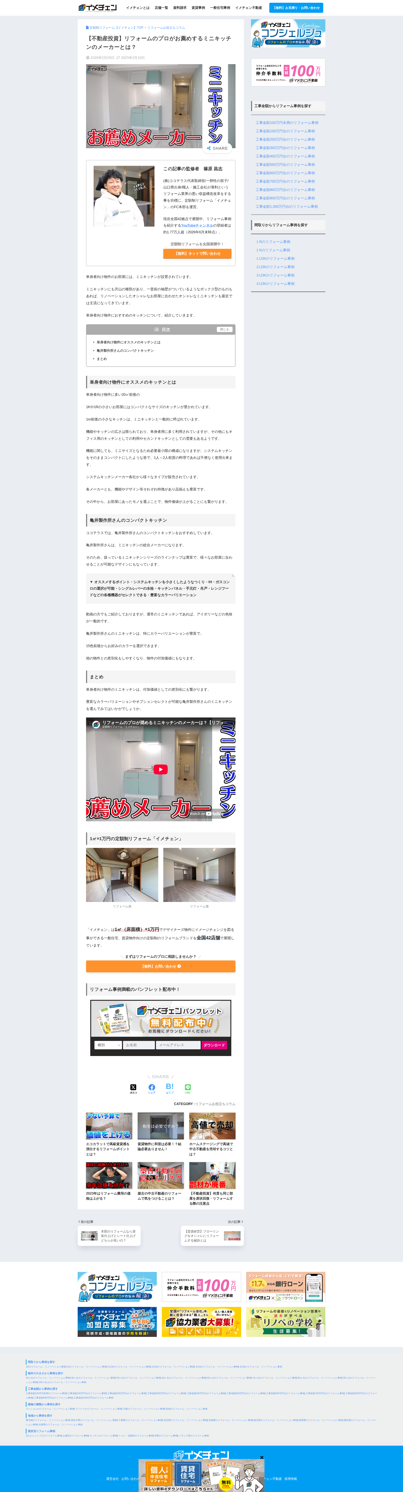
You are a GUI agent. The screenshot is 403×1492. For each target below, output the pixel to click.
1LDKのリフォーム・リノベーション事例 (129, 1366)
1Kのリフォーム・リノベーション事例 (87, 1366)
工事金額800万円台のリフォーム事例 (285, 190)
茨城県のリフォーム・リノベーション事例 (231, 1420)
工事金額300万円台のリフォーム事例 (285, 148)
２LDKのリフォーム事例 (275, 267)
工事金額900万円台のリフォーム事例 (285, 198)
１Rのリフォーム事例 (273, 242)
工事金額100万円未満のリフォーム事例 (287, 123)
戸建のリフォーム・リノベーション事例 (144, 1409)
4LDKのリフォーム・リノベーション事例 (260, 1366)
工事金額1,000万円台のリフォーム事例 (287, 207)
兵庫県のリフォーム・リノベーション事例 (60, 1424)
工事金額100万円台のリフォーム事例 (285, 131)
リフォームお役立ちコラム (215, 1104)
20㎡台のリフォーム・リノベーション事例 (48, 1378)
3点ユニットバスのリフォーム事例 (44, 1435)
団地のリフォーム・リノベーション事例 (186, 1409)
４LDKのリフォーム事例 (275, 284)
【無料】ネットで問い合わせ (197, 254)
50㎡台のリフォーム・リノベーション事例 (184, 1378)
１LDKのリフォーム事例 (275, 259)
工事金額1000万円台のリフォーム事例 (93, 1397)
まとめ (102, 359)
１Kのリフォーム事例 (273, 250)
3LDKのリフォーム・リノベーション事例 (217, 1366)
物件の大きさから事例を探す (45, 1373)
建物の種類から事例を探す (44, 1404)
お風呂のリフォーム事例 (75, 1435)
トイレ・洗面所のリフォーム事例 (136, 1435)
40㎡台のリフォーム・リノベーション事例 (138, 1378)
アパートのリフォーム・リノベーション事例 (99, 1409)
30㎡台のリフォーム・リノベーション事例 (93, 1378)
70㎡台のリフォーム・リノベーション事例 (275, 1378)
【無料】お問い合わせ (158, 966)
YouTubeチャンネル (197, 225)
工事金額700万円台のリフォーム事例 (285, 181)
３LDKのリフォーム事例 (275, 275)
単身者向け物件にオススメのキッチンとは (129, 342)
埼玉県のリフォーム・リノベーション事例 (185, 1420)
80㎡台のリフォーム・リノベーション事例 (320, 1378)
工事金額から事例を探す (43, 1388)
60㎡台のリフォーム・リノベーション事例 (229, 1378)
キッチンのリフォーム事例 (103, 1435)
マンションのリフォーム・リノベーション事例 (50, 1409)
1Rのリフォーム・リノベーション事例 (46, 1366)
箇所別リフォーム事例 (41, 1431)
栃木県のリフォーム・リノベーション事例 (276, 1420)
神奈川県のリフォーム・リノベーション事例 (94, 1420)
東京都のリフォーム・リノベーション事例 (48, 1420)
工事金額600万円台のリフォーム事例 (285, 173)
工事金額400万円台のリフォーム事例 (285, 156)
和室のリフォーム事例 (166, 1435)
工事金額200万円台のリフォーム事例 (285, 139)
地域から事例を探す (40, 1415)
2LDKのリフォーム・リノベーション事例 (173, 1366)
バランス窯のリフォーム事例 (194, 1435)
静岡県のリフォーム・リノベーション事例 (321, 1420)
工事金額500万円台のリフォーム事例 (285, 165)
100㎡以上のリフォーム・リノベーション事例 (62, 1382)
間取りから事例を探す (41, 1362)
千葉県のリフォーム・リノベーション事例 (140, 1420)
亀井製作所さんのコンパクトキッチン (125, 350)
